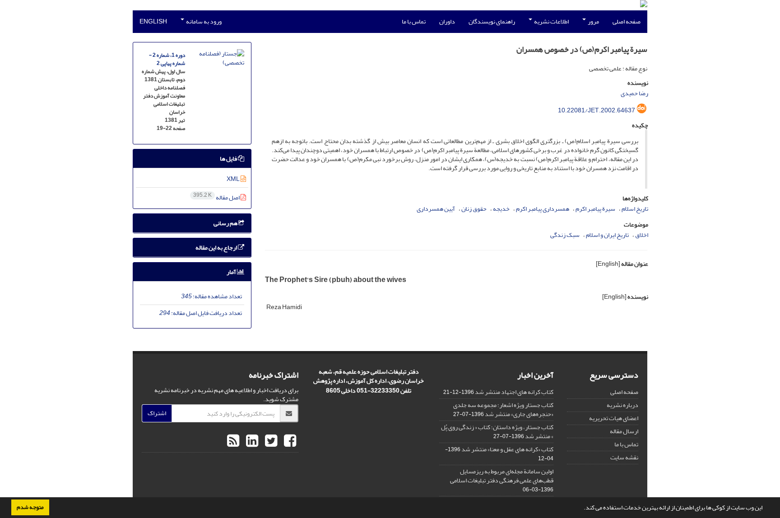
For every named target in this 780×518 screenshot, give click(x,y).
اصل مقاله (217, 197)
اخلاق (641, 235)
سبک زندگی (565, 235)
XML (234, 179)
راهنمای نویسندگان (492, 21)
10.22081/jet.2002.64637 (596, 110)
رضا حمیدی (634, 93)
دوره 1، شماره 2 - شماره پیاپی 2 (167, 59)
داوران (447, 21)
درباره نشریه (622, 405)
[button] (581, 508)
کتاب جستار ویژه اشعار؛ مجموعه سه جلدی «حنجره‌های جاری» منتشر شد (503, 409)
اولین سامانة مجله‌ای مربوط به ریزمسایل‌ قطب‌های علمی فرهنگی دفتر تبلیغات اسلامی (501, 475)
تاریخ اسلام (635, 209)
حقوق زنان (474, 209)
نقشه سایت (624, 457)
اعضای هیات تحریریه (613, 418)
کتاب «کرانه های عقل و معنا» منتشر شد (507, 449)
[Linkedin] (250, 441)
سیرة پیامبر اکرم (595, 209)
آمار (232, 272)
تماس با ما (414, 21)
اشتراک (157, 413)
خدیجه (501, 209)
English (153, 21)
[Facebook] (288, 441)
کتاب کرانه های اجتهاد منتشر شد (514, 392)
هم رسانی (226, 223)
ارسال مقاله (624, 431)
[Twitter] (269, 441)
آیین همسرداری (436, 209)
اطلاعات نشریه (551, 21)
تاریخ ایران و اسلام (607, 235)
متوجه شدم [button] (30, 507)
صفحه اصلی (627, 21)
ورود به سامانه (203, 21)
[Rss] (233, 441)
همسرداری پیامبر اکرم (542, 209)
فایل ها (229, 159)
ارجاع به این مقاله (216, 247)
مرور (593, 21)
